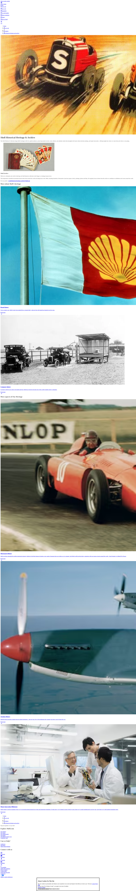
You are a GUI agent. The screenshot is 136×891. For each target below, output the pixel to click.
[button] (68, 7)
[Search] (68, 22)
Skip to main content (5, 1)
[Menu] (68, 23)
